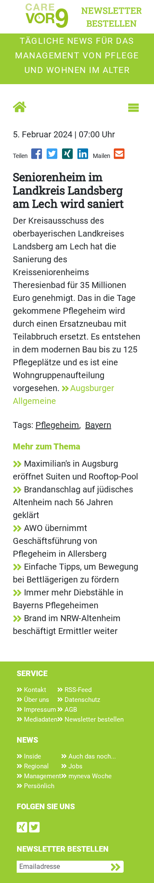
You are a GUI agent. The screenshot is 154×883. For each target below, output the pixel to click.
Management (41, 776)
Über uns (35, 700)
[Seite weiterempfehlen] (120, 157)
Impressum (39, 709)
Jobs (75, 766)
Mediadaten (39, 719)
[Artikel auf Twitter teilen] (53, 157)
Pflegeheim (57, 425)
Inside (31, 756)
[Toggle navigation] (133, 107)
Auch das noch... (91, 756)
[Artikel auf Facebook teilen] (37, 157)
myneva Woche (89, 776)
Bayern (98, 425)
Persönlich (38, 786)
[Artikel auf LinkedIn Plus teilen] (83, 157)
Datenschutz (81, 700)
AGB (70, 709)
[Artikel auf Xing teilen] (68, 157)
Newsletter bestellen (93, 719)
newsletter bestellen (111, 17)
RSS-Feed (77, 690)
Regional (35, 766)
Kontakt (34, 690)
